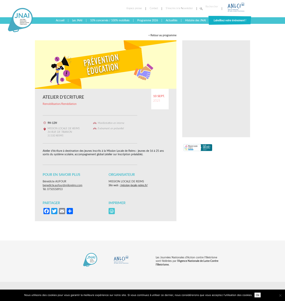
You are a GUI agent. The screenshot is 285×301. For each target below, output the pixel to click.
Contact (154, 8)
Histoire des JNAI (195, 20)
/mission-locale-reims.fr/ (134, 185)
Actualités (171, 20)
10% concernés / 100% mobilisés (110, 20)
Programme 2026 (147, 20)
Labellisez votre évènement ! (230, 20)
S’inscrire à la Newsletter (179, 8)
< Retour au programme (162, 35)
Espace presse (134, 8)
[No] (280, 295)
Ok (257, 295)
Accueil (60, 20)
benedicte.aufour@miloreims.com (62, 185)
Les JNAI (77, 20)
